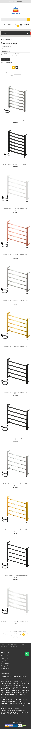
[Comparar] (26, 122)
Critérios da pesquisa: (6, 46)
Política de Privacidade (7, 656)
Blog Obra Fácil (14, 646)
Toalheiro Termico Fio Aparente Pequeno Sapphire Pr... (15, 621)
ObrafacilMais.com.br (12, 644)
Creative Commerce (19, 721)
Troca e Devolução (6, 668)
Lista (17, 67)
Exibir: (11, 75)
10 (15, 637)
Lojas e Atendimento (6, 661)
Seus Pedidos (19, 1)
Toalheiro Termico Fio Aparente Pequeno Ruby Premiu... (15, 484)
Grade (13, 67)
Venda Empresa (5, 663)
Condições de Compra (7, 666)
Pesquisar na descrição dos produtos (12, 55)
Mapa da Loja (4, 646)
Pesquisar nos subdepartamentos (11, 53)
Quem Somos (4, 658)
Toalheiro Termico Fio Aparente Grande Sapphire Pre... (15, 120)
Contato (22, 644)
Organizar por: (9, 72)
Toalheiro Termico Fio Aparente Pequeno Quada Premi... (15, 209)
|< (4, 634)
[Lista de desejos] (24, 122)
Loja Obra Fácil (13, 722)
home (2, 644)
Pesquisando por (8, 39)
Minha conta (11, 1)
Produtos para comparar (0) (7, 62)
